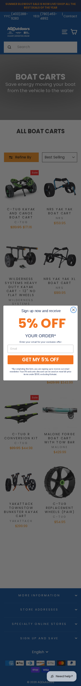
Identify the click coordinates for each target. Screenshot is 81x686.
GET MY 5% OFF (40, 359)
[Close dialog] (73, 310)
